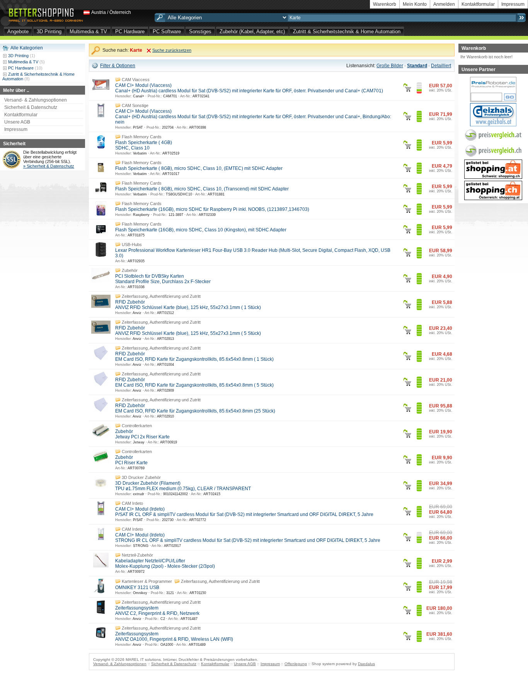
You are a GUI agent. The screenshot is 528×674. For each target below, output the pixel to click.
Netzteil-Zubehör (137, 555)
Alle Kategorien (26, 48)
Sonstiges (200, 31)
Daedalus (366, 664)
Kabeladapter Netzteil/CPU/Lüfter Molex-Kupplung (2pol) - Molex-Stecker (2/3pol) (165, 563)
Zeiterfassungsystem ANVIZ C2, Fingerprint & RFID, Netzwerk (157, 610)
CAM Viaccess (136, 79)
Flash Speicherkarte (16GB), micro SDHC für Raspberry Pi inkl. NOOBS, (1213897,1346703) (212, 209)
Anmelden (444, 4)
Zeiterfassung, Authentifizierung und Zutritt (161, 296)
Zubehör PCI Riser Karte (131, 460)
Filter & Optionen (117, 65)
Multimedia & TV (88, 31)
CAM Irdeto (132, 503)
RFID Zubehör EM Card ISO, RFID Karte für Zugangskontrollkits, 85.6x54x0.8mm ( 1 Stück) (194, 356)
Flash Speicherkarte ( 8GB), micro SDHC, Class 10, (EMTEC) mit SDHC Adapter (199, 168)
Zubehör (130, 270)
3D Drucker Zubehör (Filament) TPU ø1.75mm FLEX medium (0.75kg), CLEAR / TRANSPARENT (183, 485)
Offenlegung (295, 664)
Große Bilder (389, 65)
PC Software (167, 31)
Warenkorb (384, 4)
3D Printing (49, 31)
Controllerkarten (137, 425)
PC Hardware (130, 31)
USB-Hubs (132, 244)
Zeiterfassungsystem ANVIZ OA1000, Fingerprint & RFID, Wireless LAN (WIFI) (174, 636)
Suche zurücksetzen (171, 50)
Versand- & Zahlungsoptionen (35, 100)
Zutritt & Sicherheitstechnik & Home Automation (346, 31)
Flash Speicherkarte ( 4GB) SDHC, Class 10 (143, 145)
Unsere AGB (17, 122)
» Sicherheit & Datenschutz (48, 166)
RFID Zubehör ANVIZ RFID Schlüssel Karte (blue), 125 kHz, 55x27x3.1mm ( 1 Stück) (188, 304)
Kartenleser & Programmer (147, 581)
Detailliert (441, 65)
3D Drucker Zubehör (141, 477)
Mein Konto (415, 4)
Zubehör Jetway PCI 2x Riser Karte (142, 434)
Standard (417, 65)
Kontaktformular (478, 4)
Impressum (513, 4)
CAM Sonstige (135, 105)
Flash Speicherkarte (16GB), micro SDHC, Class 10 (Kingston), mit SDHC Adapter (200, 230)
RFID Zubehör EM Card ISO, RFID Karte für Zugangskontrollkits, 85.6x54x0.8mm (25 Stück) (195, 408)
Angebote (18, 31)
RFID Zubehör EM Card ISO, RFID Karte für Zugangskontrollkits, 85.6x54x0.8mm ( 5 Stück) (194, 382)
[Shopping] (493, 172)
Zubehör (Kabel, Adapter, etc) (252, 31)
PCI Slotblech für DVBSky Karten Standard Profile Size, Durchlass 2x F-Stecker (163, 278)
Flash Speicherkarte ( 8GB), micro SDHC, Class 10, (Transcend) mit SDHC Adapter (202, 189)
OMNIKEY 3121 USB (137, 587)
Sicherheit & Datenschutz (30, 107)
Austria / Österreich (111, 12)
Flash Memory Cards (142, 136)
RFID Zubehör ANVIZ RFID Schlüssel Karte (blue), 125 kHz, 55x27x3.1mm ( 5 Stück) (188, 330)
